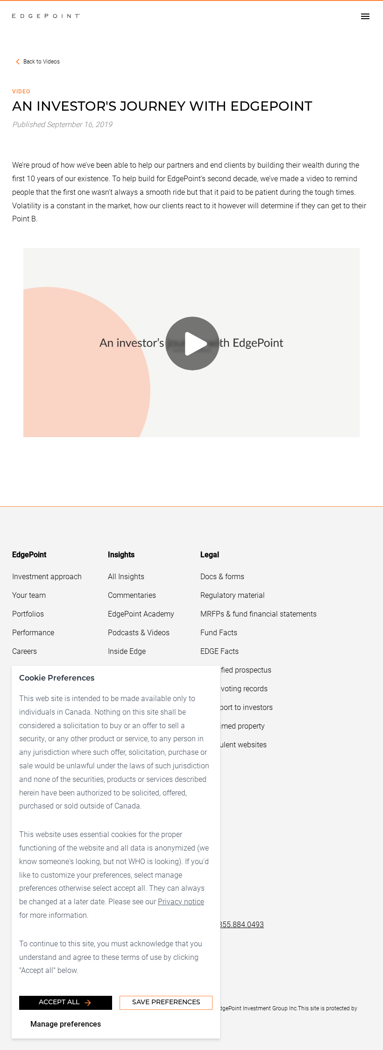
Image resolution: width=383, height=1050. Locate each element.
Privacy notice (181, 901)
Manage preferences (65, 1024)
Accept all (59, 1002)
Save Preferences (166, 1002)
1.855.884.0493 (238, 924)
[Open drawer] (365, 16)
